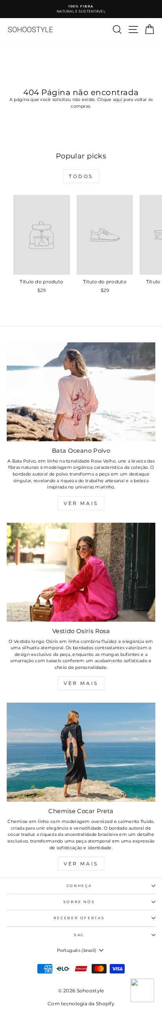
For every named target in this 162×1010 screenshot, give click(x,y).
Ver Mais (81, 503)
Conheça (79, 885)
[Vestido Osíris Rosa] (81, 572)
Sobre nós (79, 902)
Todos (81, 176)
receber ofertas (79, 918)
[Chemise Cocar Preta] (81, 752)
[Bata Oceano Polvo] (81, 391)
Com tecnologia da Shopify (81, 1003)
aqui (117, 99)
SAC (79, 935)
